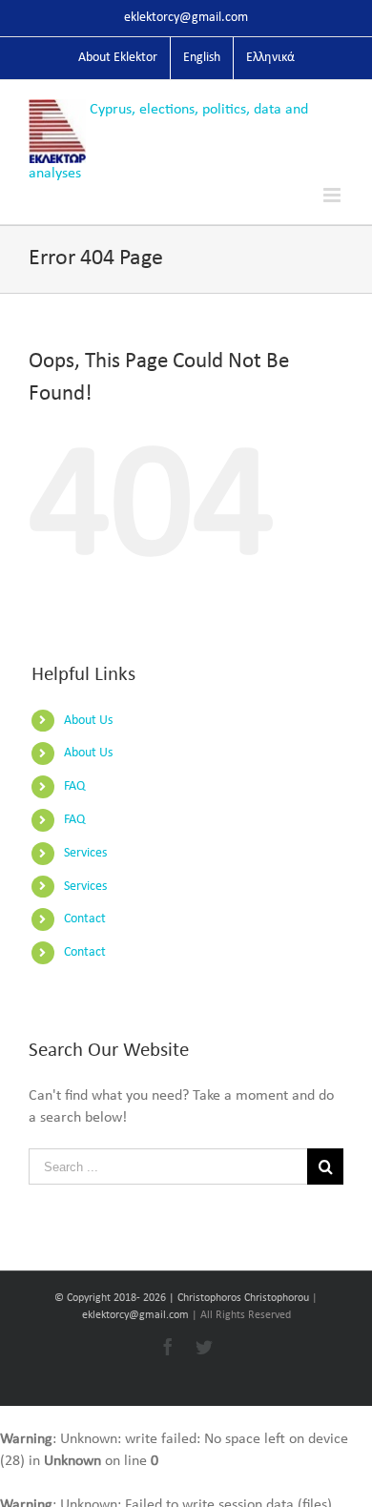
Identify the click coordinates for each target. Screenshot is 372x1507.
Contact (85, 919)
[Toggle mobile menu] (333, 195)
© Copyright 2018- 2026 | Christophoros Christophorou (183, 1298)
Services (85, 853)
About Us (88, 720)
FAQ (74, 786)
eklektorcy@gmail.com (186, 17)
